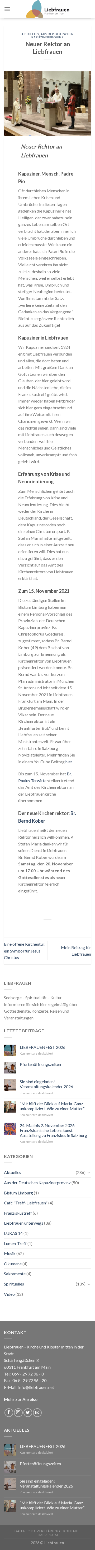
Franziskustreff (18, 1212)
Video (9, 1294)
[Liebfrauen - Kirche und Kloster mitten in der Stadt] (47, 9)
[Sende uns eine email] (37, 1412)
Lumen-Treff (15, 1243)
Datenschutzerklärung (37, 1531)
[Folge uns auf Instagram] (18, 1412)
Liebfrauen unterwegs (23, 1222)
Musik (10, 1253)
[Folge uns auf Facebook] (8, 1412)
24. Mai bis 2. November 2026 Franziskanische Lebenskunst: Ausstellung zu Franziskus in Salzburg (53, 1130)
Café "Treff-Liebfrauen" (26, 1202)
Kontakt (71, 1531)
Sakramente (15, 1273)
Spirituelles (14, 1283)
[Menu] (7, 9)
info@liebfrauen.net (36, 1387)
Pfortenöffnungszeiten (40, 1064)
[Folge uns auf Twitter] (27, 1412)
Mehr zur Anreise (20, 1399)
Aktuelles (30, 34)
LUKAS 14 (13, 1233)
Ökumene (13, 1263)
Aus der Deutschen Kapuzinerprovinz (52, 35)
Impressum (48, 1535)
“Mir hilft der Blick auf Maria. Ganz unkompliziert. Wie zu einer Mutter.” (52, 1106)
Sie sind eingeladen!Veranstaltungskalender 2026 (46, 1084)
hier (68, 761)
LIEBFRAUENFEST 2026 (42, 1047)
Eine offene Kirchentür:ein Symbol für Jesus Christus (24, 950)
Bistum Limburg (18, 1192)
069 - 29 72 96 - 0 (27, 1373)
